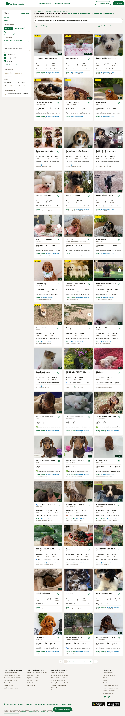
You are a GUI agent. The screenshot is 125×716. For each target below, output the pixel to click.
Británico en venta (33, 675)
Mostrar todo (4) (12, 65)
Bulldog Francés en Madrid (59, 675)
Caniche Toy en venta (11, 688)
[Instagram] (109, 696)
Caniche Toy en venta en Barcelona (59, 686)
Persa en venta (32, 685)
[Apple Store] (113, 704)
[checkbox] (5, 55)
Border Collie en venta (11, 683)
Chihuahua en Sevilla (58, 680)
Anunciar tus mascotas (110, 685)
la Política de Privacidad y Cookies (43, 711)
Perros (6, 17)
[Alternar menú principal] (2, 3)
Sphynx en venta (32, 678)
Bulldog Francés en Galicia (59, 683)
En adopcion (19, 28)
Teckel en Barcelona (57, 672)
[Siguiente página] (96, 661)
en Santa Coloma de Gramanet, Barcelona (91, 13)
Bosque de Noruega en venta (37, 672)
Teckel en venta (9, 685)
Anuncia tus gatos (109, 690)
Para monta (9, 33)
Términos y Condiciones (27, 711)
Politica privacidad (109, 675)
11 (84, 661)
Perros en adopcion (57, 690)
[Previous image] (97, 137)
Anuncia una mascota (62, 3)
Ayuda (105, 678)
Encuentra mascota (44, 3)
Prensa (105, 680)
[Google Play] (98, 704)
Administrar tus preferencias (11, 713)
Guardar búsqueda (44, 26)
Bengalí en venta (32, 680)
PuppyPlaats (29, 704)
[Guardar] (59, 59)
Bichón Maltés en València (59, 678)
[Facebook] (105, 696)
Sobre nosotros (108, 672)
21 (90, 661)
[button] (108, 137)
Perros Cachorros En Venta (13, 670)
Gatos (6, 20)
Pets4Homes (11, 704)
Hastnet (20, 704)
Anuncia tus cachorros (110, 688)
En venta (8, 28)
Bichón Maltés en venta (12, 675)
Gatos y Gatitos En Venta (35, 670)
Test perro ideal (108, 693)
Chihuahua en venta (10, 672)
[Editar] (28, 41)
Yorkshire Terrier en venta (12, 678)
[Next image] (119, 137)
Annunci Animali (52, 704)
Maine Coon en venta (34, 683)
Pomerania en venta (10, 680)
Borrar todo (25, 13)
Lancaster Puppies (66, 704)
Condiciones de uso (109, 683)
